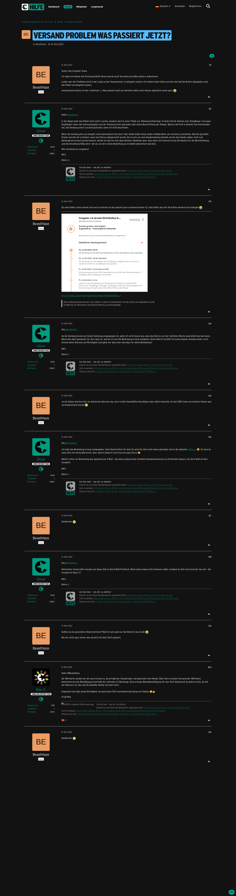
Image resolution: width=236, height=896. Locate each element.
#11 (210, 732)
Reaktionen (32, 147)
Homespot (145, 173)
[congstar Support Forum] (33, 6)
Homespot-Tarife (132, 710)
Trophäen (31, 150)
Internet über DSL (161, 173)
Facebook (112, 177)
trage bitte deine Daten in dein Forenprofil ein (149, 170)
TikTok (150, 177)
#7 (210, 515)
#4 (210, 323)
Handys (162, 710)
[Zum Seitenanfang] (232, 892)
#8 (210, 556)
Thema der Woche (86, 714)
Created (99, 177)
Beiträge (31, 153)
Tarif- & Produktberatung (126, 173)
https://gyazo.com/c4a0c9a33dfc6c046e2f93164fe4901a (89, 295)
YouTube (139, 177)
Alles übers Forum (103, 173)
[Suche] (208, 6)
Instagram (126, 177)
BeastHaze (72, 114)
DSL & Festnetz (149, 710)
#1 (210, 64)
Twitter (126, 714)
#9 (210, 625)
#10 (209, 667)
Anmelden (180, 6)
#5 (210, 395)
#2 (210, 108)
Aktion (191, 449)
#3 (210, 201)
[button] (163, 6)
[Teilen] (211, 56)
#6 (210, 436)
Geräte (174, 173)
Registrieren (195, 6)
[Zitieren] (208, 97)
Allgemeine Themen (86, 710)
